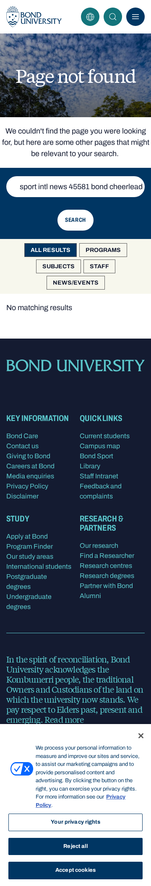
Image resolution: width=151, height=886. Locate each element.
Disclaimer (22, 496)
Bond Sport (96, 456)
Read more (63, 719)
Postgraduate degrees (26, 581)
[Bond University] (34, 17)
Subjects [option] (58, 266)
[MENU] (135, 17)
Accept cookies (75, 870)
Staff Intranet (99, 476)
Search (113, 17)
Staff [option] (99, 266)
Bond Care (22, 435)
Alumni (90, 595)
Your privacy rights (75, 822)
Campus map (100, 445)
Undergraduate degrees (29, 601)
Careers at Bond (30, 466)
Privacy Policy (27, 486)
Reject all (75, 846)
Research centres (106, 565)
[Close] (141, 736)
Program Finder (29, 546)
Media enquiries (30, 476)
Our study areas (29, 556)
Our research (99, 545)
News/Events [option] (76, 283)
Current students (105, 435)
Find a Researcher (107, 555)
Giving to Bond (28, 456)
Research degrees (107, 575)
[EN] (90, 17)
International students (38, 566)
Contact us (22, 445)
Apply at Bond (27, 536)
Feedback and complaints (101, 491)
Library (90, 466)
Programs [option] (103, 250)
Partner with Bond (106, 585)
